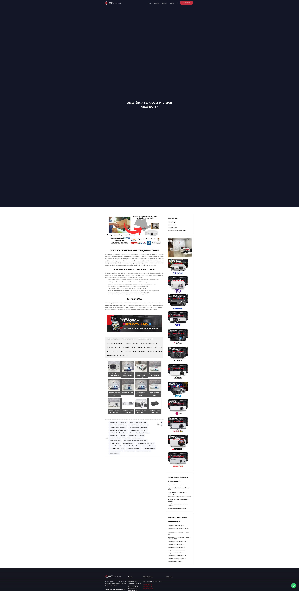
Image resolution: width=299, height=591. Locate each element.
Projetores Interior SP (113, 347)
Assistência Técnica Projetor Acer (155, 411)
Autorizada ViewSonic (134, 583)
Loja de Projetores (138, 438)
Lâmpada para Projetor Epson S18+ (177, 541)
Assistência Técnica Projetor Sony (118, 427)
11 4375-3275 (172, 225)
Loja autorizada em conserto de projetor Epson (154, 394)
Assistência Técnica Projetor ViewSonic (139, 432)
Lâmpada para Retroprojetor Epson (177, 555)
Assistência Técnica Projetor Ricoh (141, 411)
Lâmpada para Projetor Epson (176, 553)
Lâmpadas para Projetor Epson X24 (177, 558)
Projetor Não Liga (130, 451)
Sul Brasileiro (124, 356)
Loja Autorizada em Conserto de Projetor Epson (135, 440)
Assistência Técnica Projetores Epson (114, 374)
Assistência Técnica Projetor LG (136, 435)
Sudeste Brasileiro (112, 356)
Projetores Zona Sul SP (132, 343)
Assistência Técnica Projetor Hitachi (138, 430)
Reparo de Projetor (114, 453)
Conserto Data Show (115, 443)
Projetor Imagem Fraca (149, 448)
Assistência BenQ (133, 587)
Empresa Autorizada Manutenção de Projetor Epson (141, 375)
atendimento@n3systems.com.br (177, 230)
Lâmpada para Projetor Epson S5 (176, 544)
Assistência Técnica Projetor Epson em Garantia (128, 375)
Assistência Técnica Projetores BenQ (114, 411)
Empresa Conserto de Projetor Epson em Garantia (114, 394)
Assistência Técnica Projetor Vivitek (118, 430)
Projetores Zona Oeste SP (149, 343)
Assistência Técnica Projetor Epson (118, 422)
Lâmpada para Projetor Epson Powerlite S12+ (178, 529)
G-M (160, 347)
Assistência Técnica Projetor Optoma (138, 427)
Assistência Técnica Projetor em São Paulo (120, 438)
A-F (155, 347)
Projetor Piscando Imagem (144, 451)
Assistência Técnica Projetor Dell (139, 425)
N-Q (108, 351)
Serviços (164, 3)
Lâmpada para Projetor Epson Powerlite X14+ (178, 533)
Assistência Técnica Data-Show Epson (177, 508)
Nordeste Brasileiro (139, 351)
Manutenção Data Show (148, 446)
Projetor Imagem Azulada (116, 451)
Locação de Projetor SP (128, 392)
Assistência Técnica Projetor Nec (117, 435)
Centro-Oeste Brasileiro (154, 351)
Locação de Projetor (129, 347)
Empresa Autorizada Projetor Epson (145, 443)
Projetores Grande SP (128, 339)
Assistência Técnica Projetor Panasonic (119, 425)
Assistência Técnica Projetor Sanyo (118, 432)
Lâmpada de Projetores (144, 347)
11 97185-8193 (173, 227)
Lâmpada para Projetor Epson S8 (176, 550)
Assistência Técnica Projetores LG (128, 411)
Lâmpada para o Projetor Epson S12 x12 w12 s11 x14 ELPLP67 (179, 538)
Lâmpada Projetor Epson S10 (175, 561)
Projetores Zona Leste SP (145, 339)
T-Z (117, 351)
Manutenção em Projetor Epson (132, 446)
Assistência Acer (133, 585)
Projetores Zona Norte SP (114, 343)
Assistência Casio (133, 589)
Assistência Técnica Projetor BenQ (138, 422)
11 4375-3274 (172, 222)
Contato (172, 3)
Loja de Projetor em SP (115, 440)
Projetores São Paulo (113, 339)
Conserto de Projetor (128, 443)
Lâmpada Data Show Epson (134, 448)
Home (149, 3)
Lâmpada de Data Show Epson (176, 525)
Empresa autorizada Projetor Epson (154, 374)
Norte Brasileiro (126, 351)
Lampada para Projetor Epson (117, 448)
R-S (113, 351)
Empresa (156, 3)
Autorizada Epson (133, 581)
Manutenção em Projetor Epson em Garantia (141, 394)
